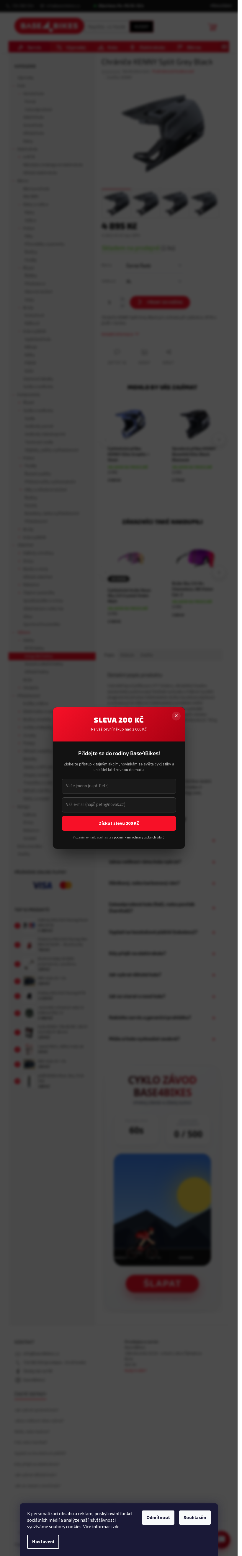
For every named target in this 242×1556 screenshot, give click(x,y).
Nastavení (43, 1542)
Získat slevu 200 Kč (119, 823)
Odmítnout (158, 1517)
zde (116, 1526)
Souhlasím (195, 1517)
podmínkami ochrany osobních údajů (139, 837)
